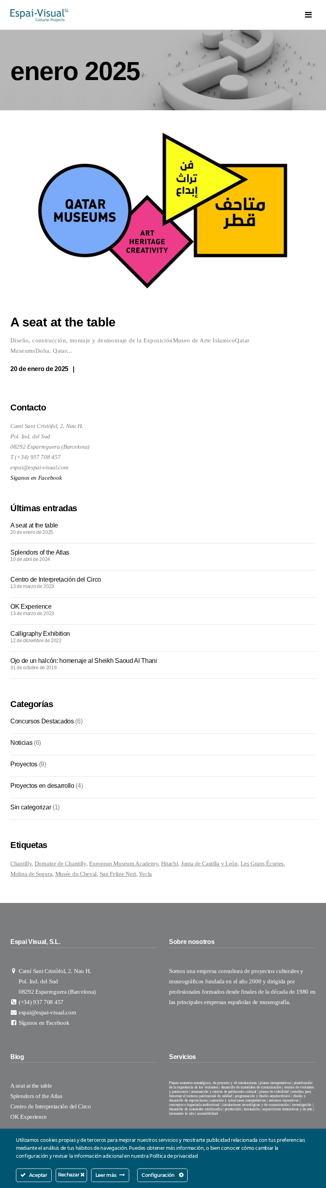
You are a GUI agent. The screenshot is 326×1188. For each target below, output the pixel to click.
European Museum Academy (123, 863)
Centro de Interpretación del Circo (56, 579)
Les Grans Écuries (262, 863)
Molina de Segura (31, 874)
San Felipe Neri (118, 874)
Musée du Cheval (76, 874)
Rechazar (69, 1175)
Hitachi (169, 863)
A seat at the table (63, 322)
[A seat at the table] (163, 212)
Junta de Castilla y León (209, 863)
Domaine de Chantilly (60, 863)
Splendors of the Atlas (39, 552)
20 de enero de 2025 (39, 368)
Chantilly (20, 863)
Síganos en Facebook (36, 478)
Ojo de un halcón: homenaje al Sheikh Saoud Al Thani (83, 660)
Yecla (145, 874)
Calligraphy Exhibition (40, 633)
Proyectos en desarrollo (42, 785)
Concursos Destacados (42, 721)
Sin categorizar (30, 807)
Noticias (21, 742)
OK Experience (31, 606)
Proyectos (23, 764)
